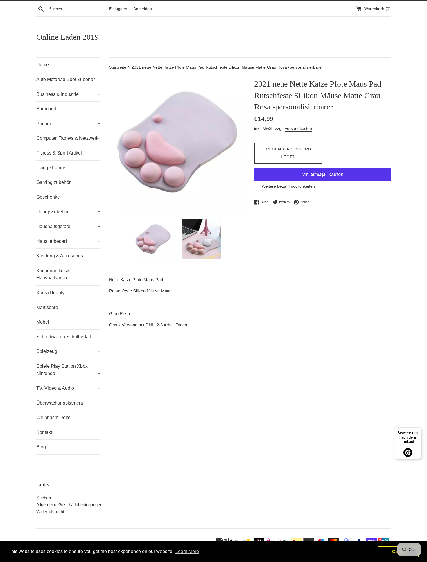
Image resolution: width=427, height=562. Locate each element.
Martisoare (47, 307)
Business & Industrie (68, 94)
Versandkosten (298, 128)
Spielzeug (68, 351)
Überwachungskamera (59, 403)
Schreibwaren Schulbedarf (68, 336)
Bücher (68, 123)
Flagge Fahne (50, 167)
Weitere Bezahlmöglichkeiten (288, 186)
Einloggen (118, 9)
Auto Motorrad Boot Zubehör (65, 79)
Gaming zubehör (53, 182)
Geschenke (68, 197)
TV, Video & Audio (68, 388)
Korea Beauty (50, 292)
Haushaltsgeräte (68, 226)
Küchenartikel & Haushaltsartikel (53, 274)
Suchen (43, 497)
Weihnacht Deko (53, 417)
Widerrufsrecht (50, 511)
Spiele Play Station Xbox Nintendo (68, 370)
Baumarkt (68, 108)
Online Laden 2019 (67, 37)
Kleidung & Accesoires (68, 255)
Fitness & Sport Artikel (68, 152)
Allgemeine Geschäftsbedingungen (69, 504)
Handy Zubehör (68, 211)
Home (42, 64)
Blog (41, 446)
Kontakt (44, 432)
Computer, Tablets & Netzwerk (68, 138)
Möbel (68, 321)
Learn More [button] (187, 551)
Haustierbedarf (68, 241)
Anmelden (142, 9)
